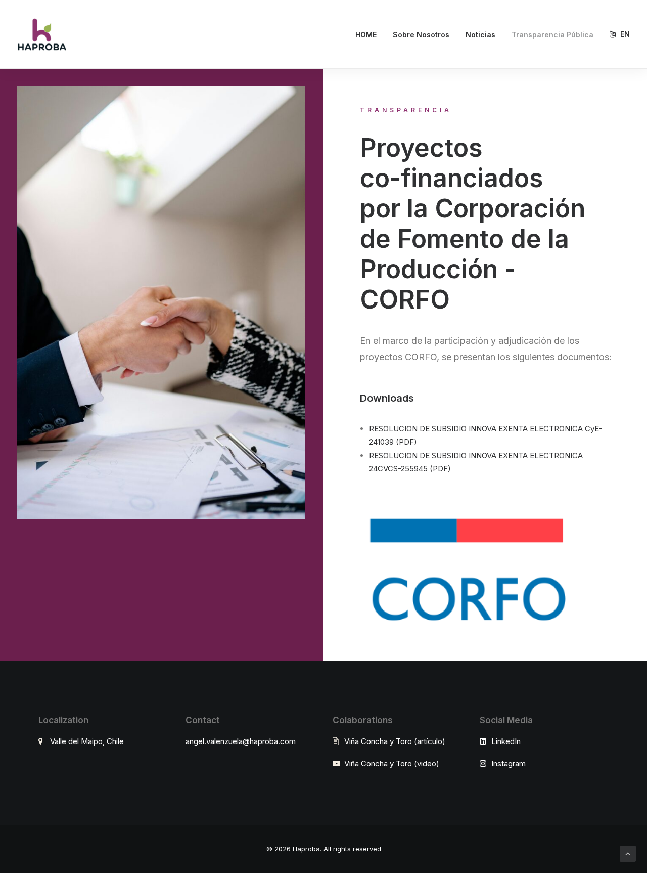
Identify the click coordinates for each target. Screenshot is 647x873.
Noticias (480, 34)
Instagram (508, 763)
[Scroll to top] (628, 853)
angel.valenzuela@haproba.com (241, 741)
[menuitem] (369, 35)
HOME (366, 34)
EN (625, 34)
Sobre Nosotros (421, 34)
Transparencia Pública (552, 34)
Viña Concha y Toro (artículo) (394, 741)
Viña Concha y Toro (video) (391, 763)
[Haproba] (41, 34)
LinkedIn (506, 741)
